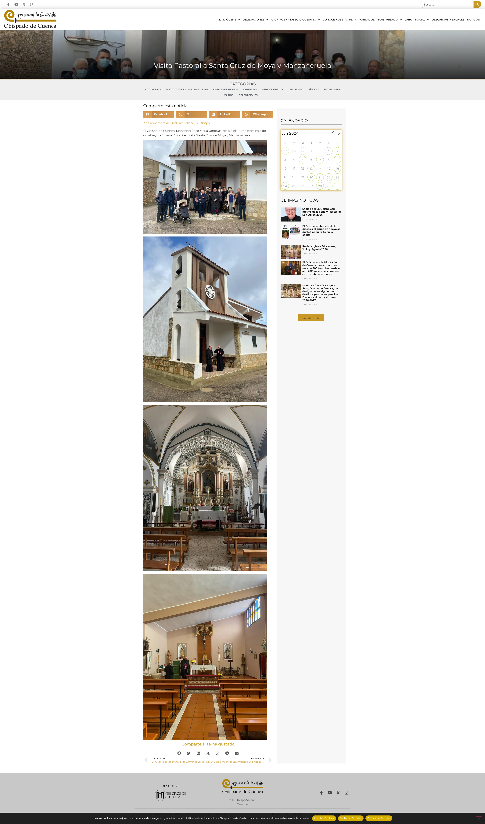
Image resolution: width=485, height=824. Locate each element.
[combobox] (447, 4)
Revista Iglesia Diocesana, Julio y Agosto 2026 (319, 248)
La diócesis (227, 19)
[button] (158, 114)
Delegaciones (253, 19)
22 (329, 177)
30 (337, 186)
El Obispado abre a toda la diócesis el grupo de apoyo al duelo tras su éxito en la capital (321, 230)
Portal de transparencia (378, 19)
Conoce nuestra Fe (338, 19)
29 (302, 151)
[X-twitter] (24, 4)
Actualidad (153, 89)
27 (285, 151)
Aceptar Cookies (324, 818)
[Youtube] (16, 4)
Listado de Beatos (225, 89)
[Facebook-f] (8, 4)
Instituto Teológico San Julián (187, 89)
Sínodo (313, 89)
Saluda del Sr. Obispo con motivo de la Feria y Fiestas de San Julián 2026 (322, 211)
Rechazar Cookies (351, 818)
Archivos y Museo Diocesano (293, 19)
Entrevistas (332, 89)
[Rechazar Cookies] (479, 818)
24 (285, 186)
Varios (228, 95)
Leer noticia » (309, 219)
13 (311, 168)
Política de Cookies (379, 818)
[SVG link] (170, 795)
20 (311, 177)
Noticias (473, 19)
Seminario (250, 89)
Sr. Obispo (296, 89)
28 (320, 186)
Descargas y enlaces (448, 19)
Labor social (415, 19)
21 (320, 177)
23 (337, 177)
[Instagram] (32, 4)
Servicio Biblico (273, 89)
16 (337, 168)
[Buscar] (477, 4)
